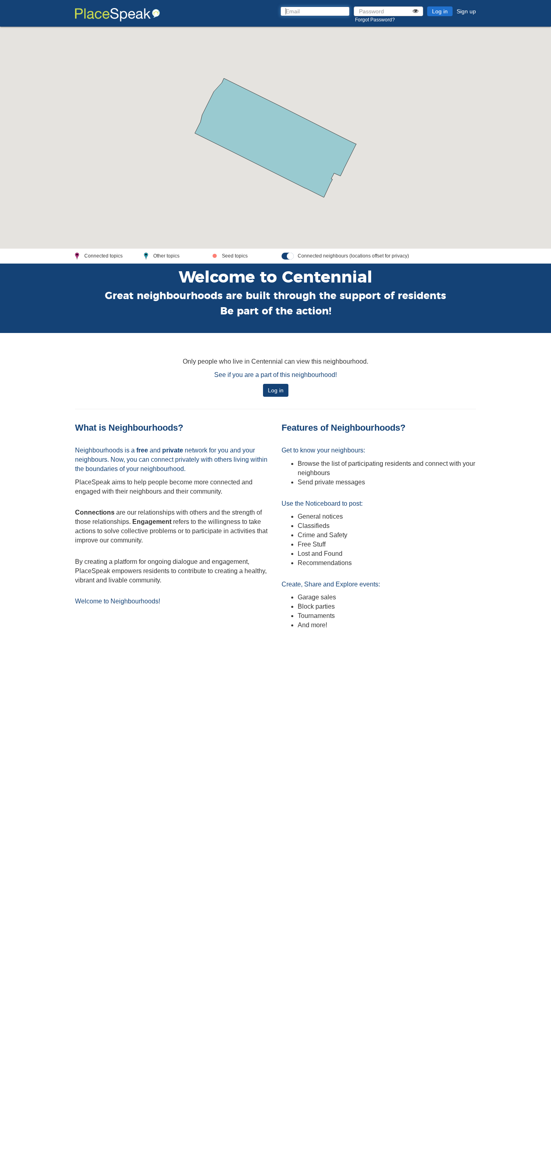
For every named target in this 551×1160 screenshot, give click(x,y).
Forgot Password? (375, 20)
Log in (440, 11)
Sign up (466, 11)
